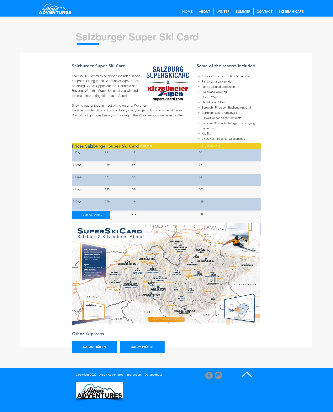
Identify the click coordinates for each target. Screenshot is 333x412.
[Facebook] (209, 375)
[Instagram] (218, 375)
